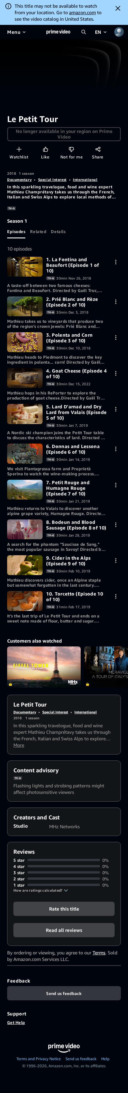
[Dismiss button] (118, 8)
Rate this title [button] (64, 908)
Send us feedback (80, 1058)
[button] (40, 890)
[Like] (45, 149)
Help (105, 1058)
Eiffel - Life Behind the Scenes (44, 667)
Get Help (16, 1022)
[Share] (98, 149)
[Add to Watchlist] (19, 149)
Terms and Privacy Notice (38, 1058)
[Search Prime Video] (83, 32)
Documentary (19, 179)
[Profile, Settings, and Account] (119, 32)
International (85, 179)
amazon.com (82, 12)
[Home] (58, 32)
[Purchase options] (115, 262)
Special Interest (52, 179)
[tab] (16, 231)
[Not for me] (71, 149)
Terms (99, 953)
